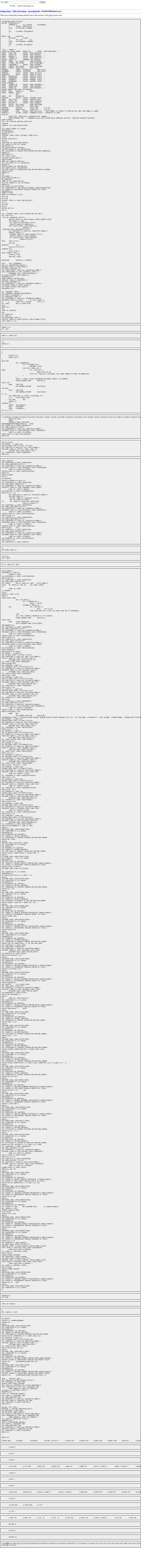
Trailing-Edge (5, 11)
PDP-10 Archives (20, 11)
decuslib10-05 (34, 11)
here (50, 15)
